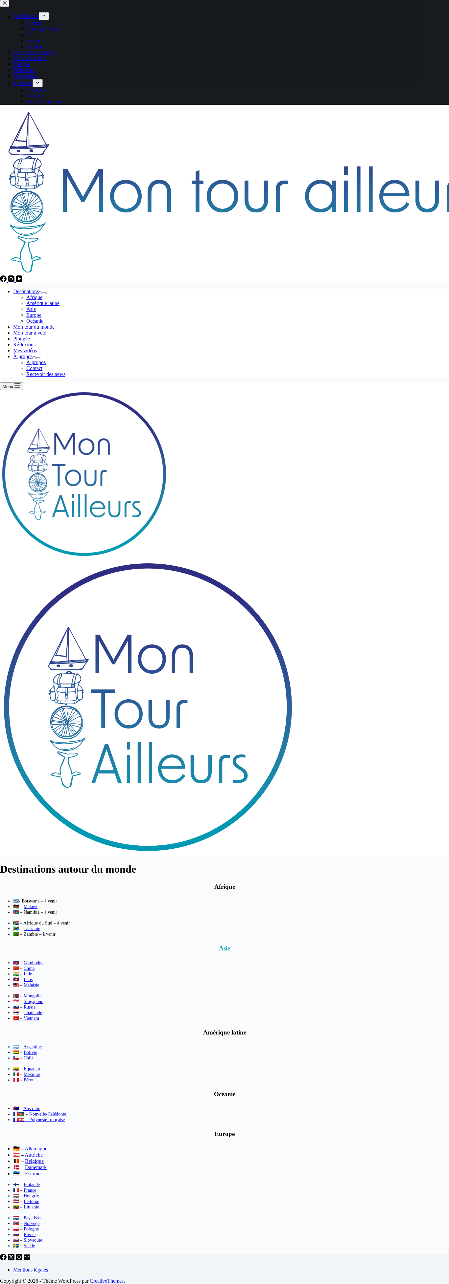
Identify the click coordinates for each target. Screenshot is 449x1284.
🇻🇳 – (18, 1018)
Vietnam (31, 1018)
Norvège (31, 1223)
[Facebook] (4, 280)
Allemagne (36, 1148)
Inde (28, 973)
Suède (29, 1245)
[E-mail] (27, 1258)
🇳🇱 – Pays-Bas (26, 1217)
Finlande (32, 1184)
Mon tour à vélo (29, 333)
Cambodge (33, 962)
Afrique (34, 297)
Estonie (32, 1173)
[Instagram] (12, 280)
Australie (31, 1108)
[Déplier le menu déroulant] (44, 293)
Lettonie (31, 1201)
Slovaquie (33, 1240)
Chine (29, 968)
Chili (28, 1057)
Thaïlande (33, 1012)
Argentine (32, 1046)
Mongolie (32, 995)
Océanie (34, 321)
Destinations (26, 291)
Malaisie (31, 985)
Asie (31, 309)
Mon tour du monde (34, 327)
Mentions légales (30, 1270)
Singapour (33, 1001)
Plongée (21, 338)
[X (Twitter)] (12, 1258)
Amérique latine (42, 303)
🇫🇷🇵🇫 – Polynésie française (39, 1119)
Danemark (36, 1167)
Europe (33, 315)
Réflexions (24, 344)
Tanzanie (32, 928)
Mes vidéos (25, 350)
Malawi (30, 906)
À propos (23, 356)
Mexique (32, 1074)
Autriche (34, 1155)
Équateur (32, 1068)
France (30, 1190)
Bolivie (30, 1052)
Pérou (29, 1079)
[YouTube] (19, 280)
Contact (34, 368)
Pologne (31, 1229)
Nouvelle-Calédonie (47, 1114)
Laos (28, 979)
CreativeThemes (107, 1281)
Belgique (34, 1161)
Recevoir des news (45, 374)
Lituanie (31, 1207)
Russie (29, 1007)
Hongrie (31, 1195)
